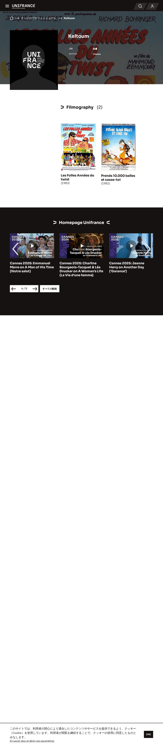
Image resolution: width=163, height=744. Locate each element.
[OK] (148, 734)
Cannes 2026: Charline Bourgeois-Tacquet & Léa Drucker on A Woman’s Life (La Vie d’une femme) (81, 269)
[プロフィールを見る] (152, 6)
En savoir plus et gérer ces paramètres (32, 740)
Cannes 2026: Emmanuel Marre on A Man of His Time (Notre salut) (32, 267)
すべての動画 (50, 288)
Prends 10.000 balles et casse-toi (118, 178)
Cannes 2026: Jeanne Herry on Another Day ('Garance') (126, 267)
